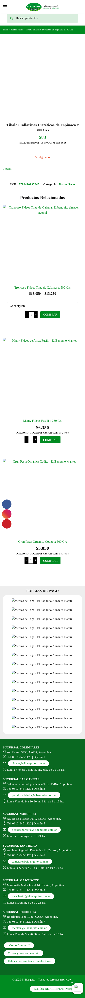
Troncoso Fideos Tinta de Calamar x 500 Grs (42, 287)
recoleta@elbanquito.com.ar (29, 927)
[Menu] (5, 6)
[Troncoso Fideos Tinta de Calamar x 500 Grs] (42, 244)
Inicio (5, 29)
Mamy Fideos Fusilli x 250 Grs (42, 420)
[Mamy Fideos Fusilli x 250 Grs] (42, 377)
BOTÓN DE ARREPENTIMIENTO (55, 988)
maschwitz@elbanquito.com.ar (31, 896)
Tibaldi (7, 168)
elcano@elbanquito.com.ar (28, 763)
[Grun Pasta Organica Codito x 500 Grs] (42, 498)
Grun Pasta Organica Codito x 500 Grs (42, 541)
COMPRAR (50, 314)
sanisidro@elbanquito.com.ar (30, 861)
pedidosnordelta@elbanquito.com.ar (34, 829)
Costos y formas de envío (23, 953)
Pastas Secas (17, 29)
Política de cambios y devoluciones (29, 961)
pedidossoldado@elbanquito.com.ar (34, 795)
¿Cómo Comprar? (19, 945)
